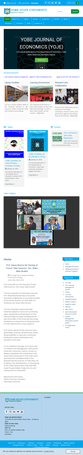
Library (35, 19)
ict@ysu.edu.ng (11, 3)
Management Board (71, 266)
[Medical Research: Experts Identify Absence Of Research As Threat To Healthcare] (29, 207)
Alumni (65, 19)
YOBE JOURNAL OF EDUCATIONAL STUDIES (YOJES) (13, 163)
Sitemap (68, 307)
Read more (40, 113)
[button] (5, 49)
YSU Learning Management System (69, 287)
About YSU (16, 19)
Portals (56, 19)
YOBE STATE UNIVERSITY (29, 10)
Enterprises (57, 443)
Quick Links (71, 3)
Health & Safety (70, 304)
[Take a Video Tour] (54, 207)
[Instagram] (49, 2)
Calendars (31, 443)
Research (8, 23)
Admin (26, 19)
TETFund (19, 23)
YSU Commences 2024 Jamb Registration (70, 135)
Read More (9, 184)
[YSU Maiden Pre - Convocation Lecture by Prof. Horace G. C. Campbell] (54, 222)
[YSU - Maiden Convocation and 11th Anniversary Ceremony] (41, 237)
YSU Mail (68, 283)
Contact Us (38, 23)
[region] (41, 49)
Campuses (40, 443)
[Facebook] (45, 2)
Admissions (21, 443)
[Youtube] (59, 2)
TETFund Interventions (41, 447)
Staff (28, 23)
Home (7, 19)
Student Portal (65, 445)
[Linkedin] (52, 2)
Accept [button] (73, 451)
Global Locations (70, 302)
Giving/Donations (71, 299)
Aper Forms (69, 309)
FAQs (41, 445)
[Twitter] (55, 2)
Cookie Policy (49, 451)
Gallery (48, 445)
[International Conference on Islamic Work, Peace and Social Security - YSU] (29, 222)
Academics (45, 19)
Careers (48, 443)
